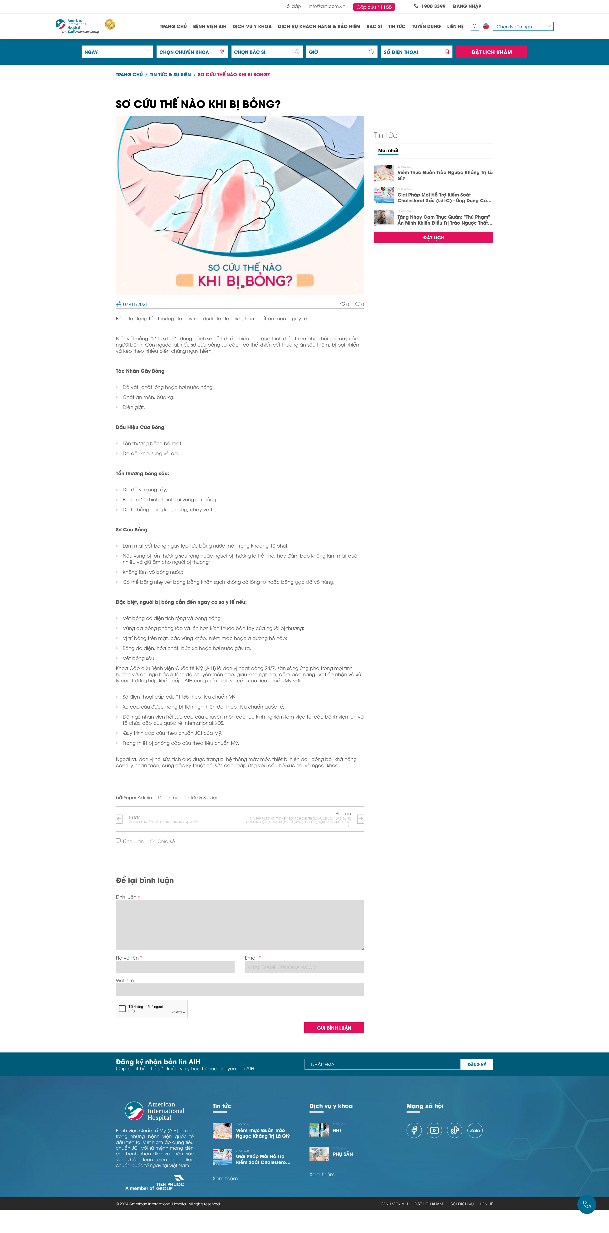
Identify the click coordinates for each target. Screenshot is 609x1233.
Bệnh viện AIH (394, 1203)
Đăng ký (477, 1064)
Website (125, 980)
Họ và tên (127, 957)
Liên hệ (486, 1203)
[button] (124, 286)
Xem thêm (225, 1178)
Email (251, 957)
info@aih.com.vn (327, 6)
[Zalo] (475, 1130)
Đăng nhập (467, 6)
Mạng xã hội (425, 1105)
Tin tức (222, 1105)
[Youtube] (434, 1130)
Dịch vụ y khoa (331, 1105)
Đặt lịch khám (491, 51)
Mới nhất (388, 150)
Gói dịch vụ (462, 1203)
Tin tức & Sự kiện (170, 74)
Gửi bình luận (334, 1027)
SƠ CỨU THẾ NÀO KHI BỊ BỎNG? (234, 74)
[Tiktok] (454, 1130)
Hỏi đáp (292, 6)
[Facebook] (414, 1130)
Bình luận (126, 896)
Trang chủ (129, 74)
